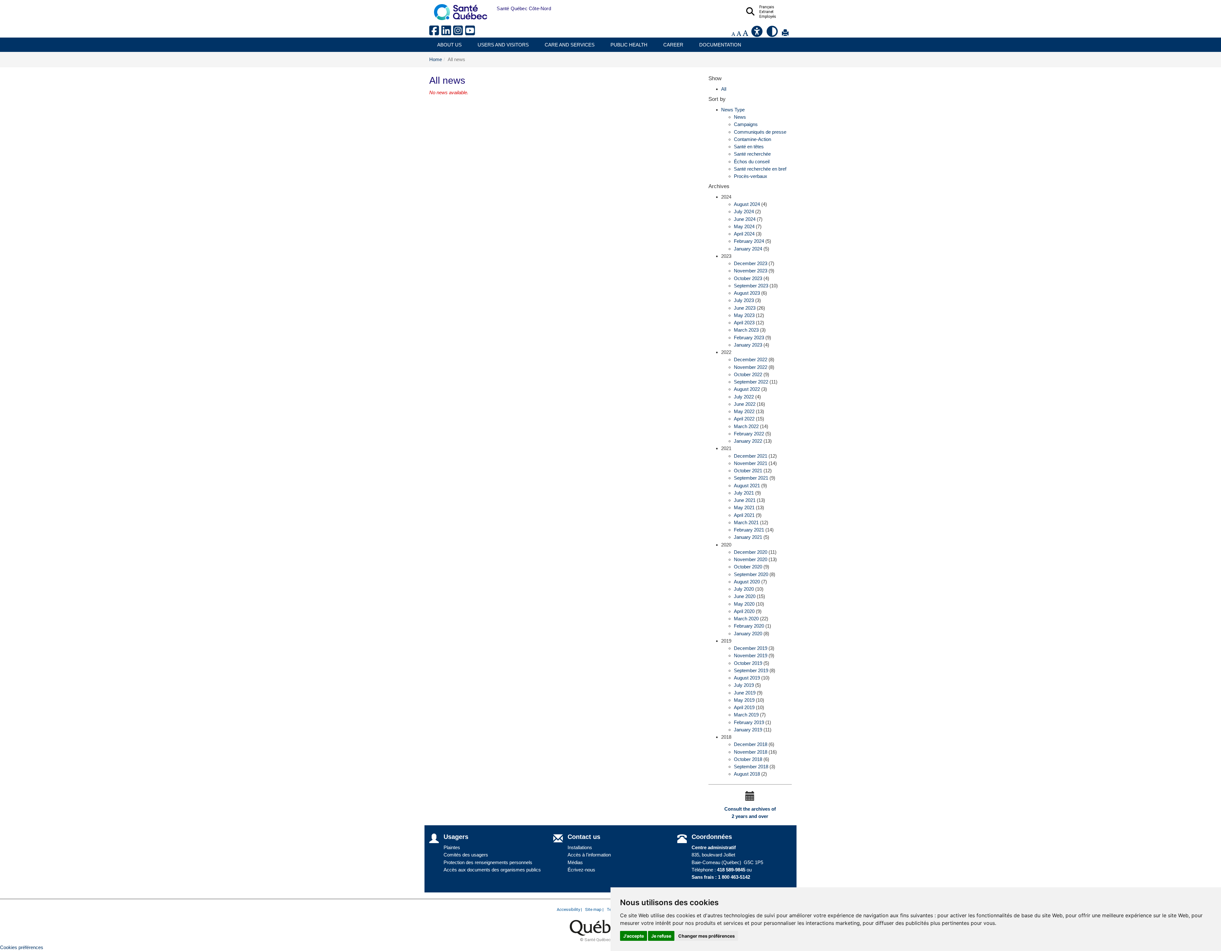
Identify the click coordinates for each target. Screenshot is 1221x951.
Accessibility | (569, 909)
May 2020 (744, 604)
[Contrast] (773, 34)
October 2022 (748, 374)
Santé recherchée (752, 154)
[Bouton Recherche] (492, 8)
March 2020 (746, 618)
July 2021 (744, 493)
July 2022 (744, 396)
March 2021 (746, 522)
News (740, 117)
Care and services (570, 44)
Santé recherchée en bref (760, 169)
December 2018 (750, 744)
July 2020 (744, 589)
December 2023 (750, 263)
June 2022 (744, 404)
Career (673, 44)
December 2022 (750, 359)
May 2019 (744, 700)
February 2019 (749, 722)
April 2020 (744, 611)
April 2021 (744, 515)
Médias (575, 862)
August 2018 (747, 774)
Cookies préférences (21, 947)
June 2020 (744, 596)
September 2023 (751, 285)
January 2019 (748, 729)
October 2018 (748, 759)
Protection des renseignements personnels (488, 862)
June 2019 (744, 692)
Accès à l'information (589, 854)
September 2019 (751, 670)
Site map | (594, 909)
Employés (767, 16)
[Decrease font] (733, 34)
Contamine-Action (752, 139)
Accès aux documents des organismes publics (492, 869)
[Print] (785, 34)
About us (449, 44)
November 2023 (750, 270)
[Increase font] (745, 34)
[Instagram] (459, 33)
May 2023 (744, 315)
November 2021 (750, 463)
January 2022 (748, 441)
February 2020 (749, 626)
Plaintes (452, 847)
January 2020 (748, 633)
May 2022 (744, 411)
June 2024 (744, 219)
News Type (733, 109)
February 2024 (749, 241)
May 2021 (744, 507)
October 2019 (748, 663)
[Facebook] (435, 33)
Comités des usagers (466, 854)
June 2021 (744, 500)
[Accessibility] (757, 34)
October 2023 (748, 278)
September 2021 (751, 478)
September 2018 (751, 766)
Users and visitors (503, 44)
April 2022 (744, 418)
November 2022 (750, 367)
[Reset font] (738, 34)
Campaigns (746, 124)
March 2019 (746, 714)
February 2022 (749, 433)
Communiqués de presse (760, 132)
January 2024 (748, 248)
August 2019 (747, 677)
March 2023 (746, 330)
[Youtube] (470, 33)
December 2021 (750, 456)
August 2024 (747, 204)
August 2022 (747, 389)
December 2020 (750, 552)
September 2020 (751, 574)
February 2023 (749, 337)
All (723, 89)
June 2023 (744, 308)
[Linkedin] (447, 33)
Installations (580, 847)
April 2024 (744, 233)
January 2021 (748, 537)
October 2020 (748, 566)
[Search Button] (752, 13)
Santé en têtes (749, 146)
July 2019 (744, 685)
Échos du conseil (751, 161)
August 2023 (747, 293)
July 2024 (744, 211)
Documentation (720, 44)
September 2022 (751, 381)
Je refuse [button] (661, 936)
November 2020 (750, 559)
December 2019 (750, 648)
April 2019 (744, 707)
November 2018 (750, 752)
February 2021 (749, 529)
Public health (628, 44)
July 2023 (744, 300)
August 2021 (747, 485)
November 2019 (750, 655)
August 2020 (747, 581)
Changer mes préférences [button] (706, 936)
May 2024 (744, 226)
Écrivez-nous (581, 869)
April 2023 (744, 322)
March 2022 (746, 426)
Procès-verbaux (750, 176)
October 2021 (748, 470)
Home (435, 59)
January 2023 (748, 345)
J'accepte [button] (633, 936)
